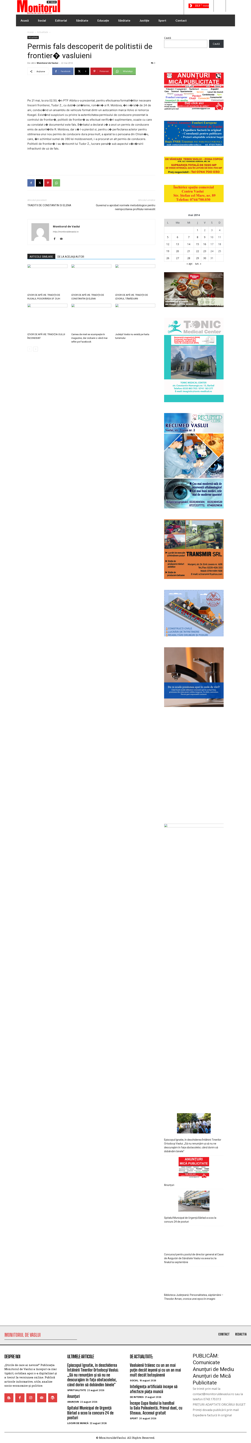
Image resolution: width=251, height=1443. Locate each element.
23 (204, 251)
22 (197, 251)
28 (188, 258)
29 (197, 258)
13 (177, 244)
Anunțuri (169, 1417)
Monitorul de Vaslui (47, 63)
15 (197, 244)
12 (167, 244)
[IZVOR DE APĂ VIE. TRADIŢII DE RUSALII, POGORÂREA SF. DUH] (47, 278)
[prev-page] (29, 349)
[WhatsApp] (56, 183)
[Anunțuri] (194, 1401)
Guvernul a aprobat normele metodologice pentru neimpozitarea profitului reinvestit (125, 207)
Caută (167, 38)
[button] (219, 6)
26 (167, 258)
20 (177, 251)
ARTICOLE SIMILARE (41, 256)
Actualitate (42, 32)
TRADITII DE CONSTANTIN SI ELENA (49, 205)
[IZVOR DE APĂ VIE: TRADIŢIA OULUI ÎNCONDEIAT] (47, 317)
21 (188, 251)
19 (167, 251)
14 (188, 244)
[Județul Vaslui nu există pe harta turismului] (135, 317)
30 (204, 258)
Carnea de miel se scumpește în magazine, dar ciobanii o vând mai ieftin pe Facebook (89, 338)
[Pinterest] (48, 183)
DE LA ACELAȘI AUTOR (71, 256)
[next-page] (35, 349)
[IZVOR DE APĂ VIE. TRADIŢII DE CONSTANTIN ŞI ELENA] (91, 278)
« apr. (190, 263)
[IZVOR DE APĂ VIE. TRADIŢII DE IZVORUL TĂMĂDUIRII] (135, 278)
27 (177, 258)
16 (204, 244)
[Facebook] (31, 183)
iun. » (198, 263)
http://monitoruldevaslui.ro (66, 231)
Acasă (30, 32)
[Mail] (63, 239)
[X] (39, 183)
